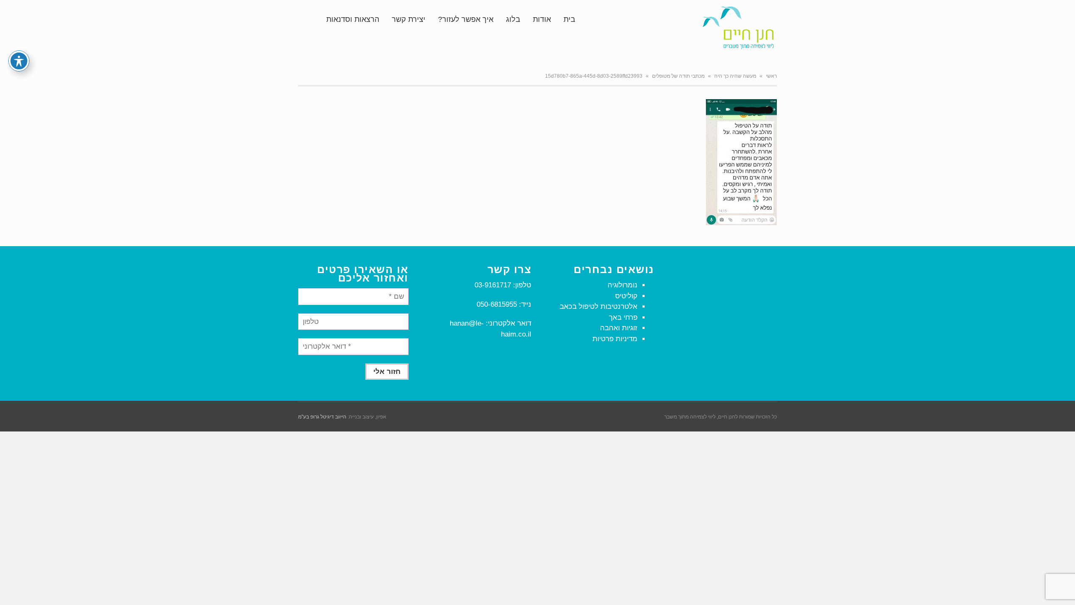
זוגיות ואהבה (618, 328)
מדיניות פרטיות (615, 339)
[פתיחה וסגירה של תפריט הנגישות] (19, 61)
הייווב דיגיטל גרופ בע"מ (322, 417)
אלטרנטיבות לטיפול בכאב (598, 306)
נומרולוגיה (622, 285)
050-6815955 (497, 304)
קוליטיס (626, 296)
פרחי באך (623, 317)
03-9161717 (493, 285)
